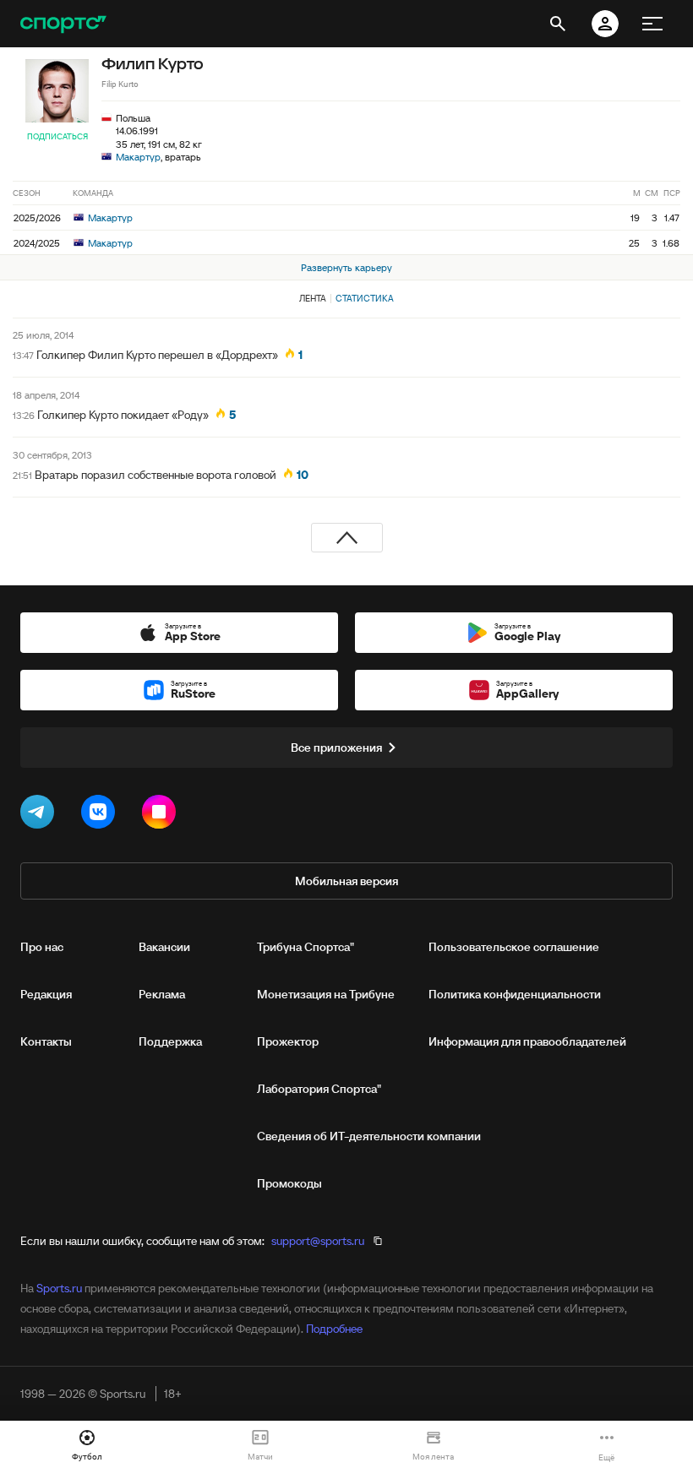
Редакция (46, 994)
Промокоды (289, 1183)
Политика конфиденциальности (514, 994)
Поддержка (170, 1041)
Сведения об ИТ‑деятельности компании (369, 1136)
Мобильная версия (346, 881)
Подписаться (57, 136)
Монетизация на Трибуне (326, 994)
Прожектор (288, 1041)
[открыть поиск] (557, 23)
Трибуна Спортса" (305, 946)
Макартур (138, 156)
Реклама (162, 994)
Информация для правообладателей (527, 1041)
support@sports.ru (317, 1240)
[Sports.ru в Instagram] (162, 815)
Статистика (365, 298)
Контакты (46, 1041)
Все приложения (336, 747)
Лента (312, 298)
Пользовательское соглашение (513, 946)
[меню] (652, 24)
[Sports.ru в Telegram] (40, 815)
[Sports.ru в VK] (101, 815)
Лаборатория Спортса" (319, 1088)
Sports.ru (59, 1288)
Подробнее (334, 1328)
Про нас (41, 946)
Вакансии (164, 946)
